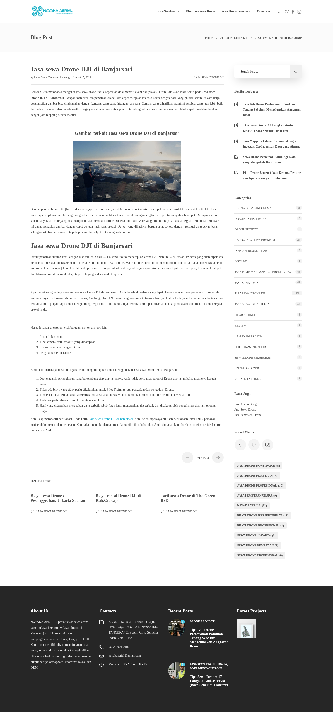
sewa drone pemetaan (257, 545)
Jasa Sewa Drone (247, 282)
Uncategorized (247, 368)
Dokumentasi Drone (250, 218)
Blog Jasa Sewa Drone (200, 11)
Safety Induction (248, 336)
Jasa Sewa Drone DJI (233, 37)
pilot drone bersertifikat (262, 515)
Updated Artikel (248, 379)
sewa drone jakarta (256, 535)
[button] (296, 71)
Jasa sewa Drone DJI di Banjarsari (111, 419)
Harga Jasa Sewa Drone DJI (255, 240)
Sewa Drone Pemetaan (236, 11)
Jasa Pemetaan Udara (257, 495)
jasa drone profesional (260, 485)
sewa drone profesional (260, 555)
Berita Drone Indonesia (253, 208)
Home (209, 37)
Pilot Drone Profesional (260, 525)
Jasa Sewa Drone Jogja (252, 304)
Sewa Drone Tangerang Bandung (52, 77)
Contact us (263, 11)
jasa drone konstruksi (258, 465)
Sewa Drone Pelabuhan (253, 357)
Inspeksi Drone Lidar (251, 250)
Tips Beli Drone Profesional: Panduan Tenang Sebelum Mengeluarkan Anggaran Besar (272, 110)
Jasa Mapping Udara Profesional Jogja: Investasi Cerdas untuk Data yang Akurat (271, 143)
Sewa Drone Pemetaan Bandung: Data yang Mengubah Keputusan (269, 159)
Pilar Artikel (245, 315)
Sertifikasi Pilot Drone (253, 347)
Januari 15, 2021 (82, 77)
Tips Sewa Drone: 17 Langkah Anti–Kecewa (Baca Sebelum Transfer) (268, 128)
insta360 (241, 261)
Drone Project (246, 229)
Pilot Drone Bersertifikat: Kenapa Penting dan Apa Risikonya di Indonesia (272, 175)
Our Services (166, 11)
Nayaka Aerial (252, 505)
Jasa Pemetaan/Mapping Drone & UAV (263, 272)
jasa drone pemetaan (257, 475)
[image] (53, 11)
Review (240, 325)
